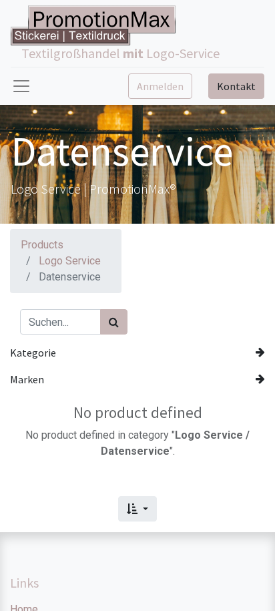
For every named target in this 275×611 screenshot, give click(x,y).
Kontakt (236, 86)
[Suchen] (113, 322)
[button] (137, 509)
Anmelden (160, 86)
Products (42, 244)
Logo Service (70, 260)
